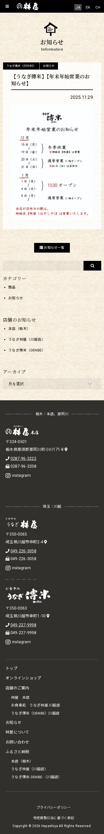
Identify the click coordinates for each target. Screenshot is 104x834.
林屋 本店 (20, 697)
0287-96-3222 (23, 458)
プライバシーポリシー (54, 807)
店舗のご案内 (17, 688)
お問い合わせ (17, 742)
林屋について (17, 732)
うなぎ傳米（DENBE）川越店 (35, 713)
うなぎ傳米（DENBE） (21, 65)
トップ (11, 668)
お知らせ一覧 (53, 248)
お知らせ (48, 65)
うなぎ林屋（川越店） (26, 339)
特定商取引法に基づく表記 (53, 818)
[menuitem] (78, 7)
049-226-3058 (23, 551)
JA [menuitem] (78, 7)
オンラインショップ (23, 678)
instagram (21, 475)
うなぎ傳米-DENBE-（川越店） (36, 777)
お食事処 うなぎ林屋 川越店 (35, 705)
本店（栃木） (19, 329)
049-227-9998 (23, 625)
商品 (12, 287)
